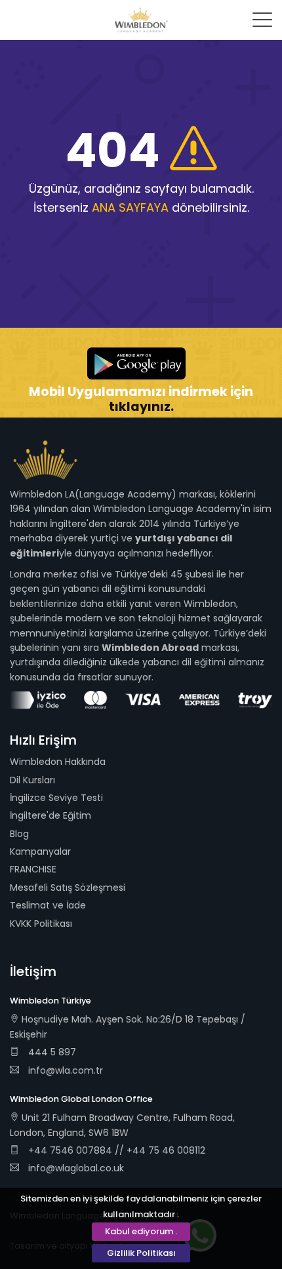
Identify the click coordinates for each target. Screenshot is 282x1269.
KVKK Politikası (41, 923)
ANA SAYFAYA (130, 207)
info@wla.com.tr (65, 1070)
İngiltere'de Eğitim (50, 815)
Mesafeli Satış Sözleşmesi (67, 887)
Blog (19, 833)
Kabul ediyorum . (141, 1231)
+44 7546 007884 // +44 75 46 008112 (115, 1150)
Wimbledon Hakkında (58, 761)
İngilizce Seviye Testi (56, 797)
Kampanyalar (40, 851)
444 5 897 (51, 1052)
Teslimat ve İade (48, 905)
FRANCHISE (33, 869)
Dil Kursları (32, 780)
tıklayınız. (141, 406)
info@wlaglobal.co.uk (76, 1168)
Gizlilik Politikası (141, 1253)
